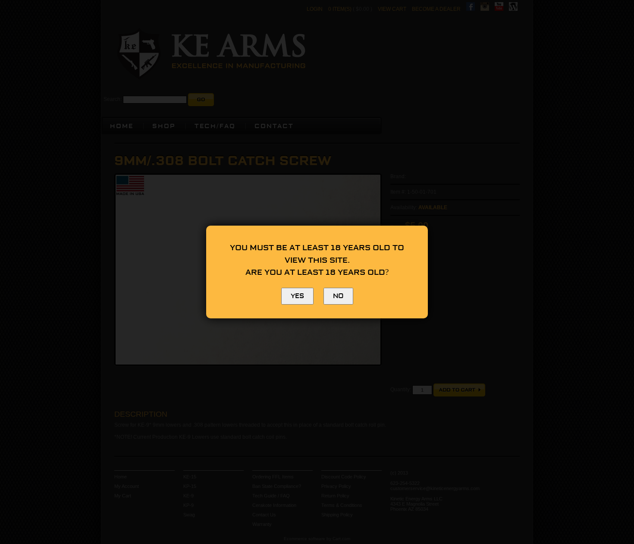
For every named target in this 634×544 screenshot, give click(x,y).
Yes (297, 296)
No (338, 296)
